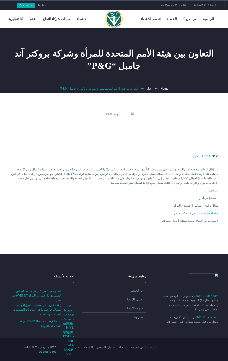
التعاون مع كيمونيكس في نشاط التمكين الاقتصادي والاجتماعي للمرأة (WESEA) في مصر (36, 295)
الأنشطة (88, 347)
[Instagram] (129, 5)
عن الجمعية (137, 347)
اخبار (196, 156)
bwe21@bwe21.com (171, 5)
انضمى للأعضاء (151, 19)
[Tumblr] (200, 234)
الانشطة (81, 19)
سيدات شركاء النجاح (56, 19)
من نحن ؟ (190, 19)
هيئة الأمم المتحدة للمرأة (204, 213)
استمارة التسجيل (105, 347)
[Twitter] (134, 5)
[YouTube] (124, 5)
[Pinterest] (205, 234)
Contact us (26, 5)
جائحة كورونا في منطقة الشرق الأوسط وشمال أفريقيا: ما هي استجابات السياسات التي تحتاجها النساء (37, 309)
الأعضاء (123, 347)
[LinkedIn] (140, 5)
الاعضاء (172, 19)
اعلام (33, 19)
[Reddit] (190, 234)
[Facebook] (145, 5)
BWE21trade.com (207, 295)
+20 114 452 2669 (203, 5)
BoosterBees (47, 351)
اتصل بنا (76, 347)
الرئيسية (208, 19)
